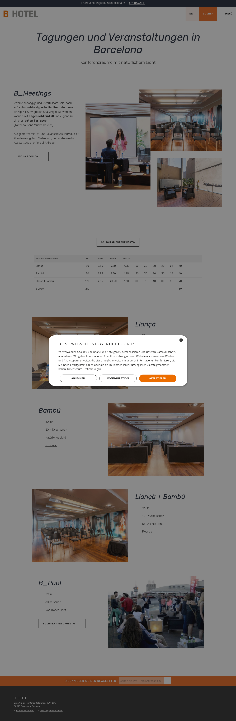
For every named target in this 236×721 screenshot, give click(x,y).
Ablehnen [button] (78, 378)
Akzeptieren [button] (157, 378)
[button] (118, 378)
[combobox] (181, 340)
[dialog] (118, 360)
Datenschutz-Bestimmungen (84, 369)
